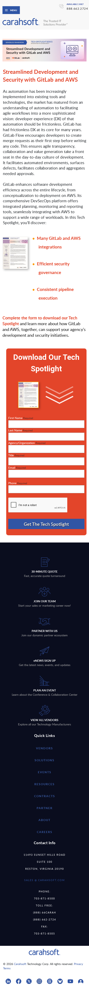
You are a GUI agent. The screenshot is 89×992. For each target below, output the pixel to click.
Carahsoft (20, 964)
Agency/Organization (27, 443)
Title (16, 455)
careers (44, 832)
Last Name (20, 430)
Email (17, 468)
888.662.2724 (77, 9)
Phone (17, 483)
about (44, 820)
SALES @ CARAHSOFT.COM (44, 880)
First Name (20, 418)
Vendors (44, 748)
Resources (44, 784)
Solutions (44, 760)
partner (45, 808)
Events (44, 772)
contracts (44, 796)
